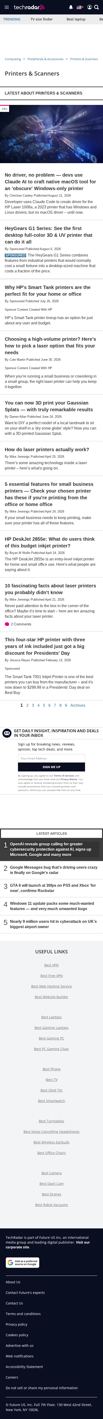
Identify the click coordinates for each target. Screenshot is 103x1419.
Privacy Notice (69, 779)
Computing (13, 59)
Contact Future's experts (25, 1292)
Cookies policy (17, 1335)
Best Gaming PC (51, 1038)
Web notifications (20, 1356)
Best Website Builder (51, 997)
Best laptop (76, 19)
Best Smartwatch (51, 1100)
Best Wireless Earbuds (51, 1142)
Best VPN (51, 965)
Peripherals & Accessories (45, 59)
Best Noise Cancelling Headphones (51, 1131)
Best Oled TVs (51, 1090)
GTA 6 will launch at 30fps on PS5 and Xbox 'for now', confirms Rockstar (53, 888)
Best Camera (51, 1173)
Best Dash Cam (52, 1183)
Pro (4, 109)
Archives (77, 705)
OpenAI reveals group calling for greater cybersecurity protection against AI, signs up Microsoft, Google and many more (50, 849)
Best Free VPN (51, 975)
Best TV (51, 1079)
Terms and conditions (23, 1313)
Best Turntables (51, 1121)
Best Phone (52, 1069)
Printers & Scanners (84, 59)
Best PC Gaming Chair (51, 1049)
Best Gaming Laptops (51, 1027)
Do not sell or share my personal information (42, 1388)
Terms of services (64, 775)
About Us (13, 1282)
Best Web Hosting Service (51, 986)
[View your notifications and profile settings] (71, 7)
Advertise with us (20, 1345)
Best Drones (51, 1194)
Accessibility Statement (24, 1366)
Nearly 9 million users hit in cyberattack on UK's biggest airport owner (53, 924)
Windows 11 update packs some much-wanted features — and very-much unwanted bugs (52, 906)
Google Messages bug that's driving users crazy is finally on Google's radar (53, 870)
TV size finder (42, 19)
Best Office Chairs (51, 1152)
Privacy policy (16, 1324)
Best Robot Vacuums (51, 1204)
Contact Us (14, 1303)
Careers (12, 1377)
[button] (96, 7)
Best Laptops (51, 1017)
